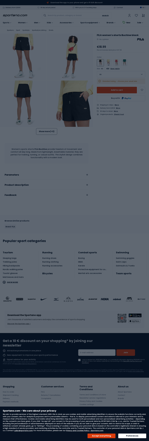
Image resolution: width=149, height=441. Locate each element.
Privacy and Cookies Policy (136, 371)
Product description (17, 185)
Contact (120, 7)
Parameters (12, 174)
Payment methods (11, 402)
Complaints (46, 398)
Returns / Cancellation (51, 395)
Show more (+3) (46, 131)
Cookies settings (87, 404)
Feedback (11, 195)
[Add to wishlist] (142, 90)
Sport (18, 30)
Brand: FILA (10, 227)
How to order (8, 392)
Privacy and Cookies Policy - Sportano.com (84, 430)
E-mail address (87, 352)
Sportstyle (26, 30)
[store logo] (15, 15)
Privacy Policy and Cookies (91, 401)
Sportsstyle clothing (39, 30)
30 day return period (48, 7)
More (117, 105)
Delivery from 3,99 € (13, 7)
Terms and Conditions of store (93, 395)
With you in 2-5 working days (86, 7)
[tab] (46, 174)
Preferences (132, 435)
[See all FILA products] (140, 39)
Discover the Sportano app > (19, 324)
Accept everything (101, 435)
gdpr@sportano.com (23, 430)
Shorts (51, 30)
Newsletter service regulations (93, 398)
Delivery (6, 398)
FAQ (42, 392)
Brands (110, 23)
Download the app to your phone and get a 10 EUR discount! (77, 2)
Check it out (119, 114)
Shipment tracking (11, 395)
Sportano (10, 30)
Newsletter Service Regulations (25, 364)
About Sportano (125, 392)
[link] (129, 15)
